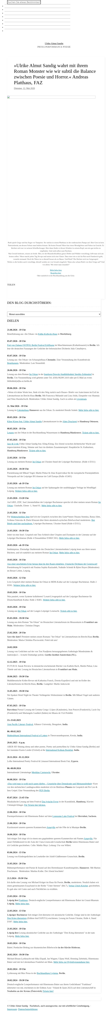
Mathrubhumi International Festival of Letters (27, 735)
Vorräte (7, 16)
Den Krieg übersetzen (17, 918)
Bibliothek (9, 20)
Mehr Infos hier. (56, 270)
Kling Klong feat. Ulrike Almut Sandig (24, 421)
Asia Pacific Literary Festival (20, 724)
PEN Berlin (44, 790)
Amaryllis (51, 827)
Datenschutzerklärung (28, 1009)
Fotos (6, 13)
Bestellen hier (55, 273)
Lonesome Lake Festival (63, 816)
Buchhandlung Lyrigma (47, 973)
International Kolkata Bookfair (59, 750)
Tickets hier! (48, 991)
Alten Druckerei (70, 421)
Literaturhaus (23, 410)
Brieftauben (9, 27)
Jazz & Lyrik (13, 444)
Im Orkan (33, 374)
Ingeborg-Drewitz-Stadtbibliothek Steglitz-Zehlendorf (68, 374)
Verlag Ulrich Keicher (78, 886)
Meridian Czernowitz (41, 772)
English (7, 31)
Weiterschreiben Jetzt (20, 517)
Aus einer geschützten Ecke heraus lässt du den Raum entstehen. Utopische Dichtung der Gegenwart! (52, 564)
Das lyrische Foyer (50, 801)
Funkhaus (23, 900)
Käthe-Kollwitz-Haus (47, 334)
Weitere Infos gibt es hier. (26, 491)
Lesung (10, 432)
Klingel (7, 6)
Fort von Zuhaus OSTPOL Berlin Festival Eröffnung (30, 345)
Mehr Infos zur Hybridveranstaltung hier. (71, 962)
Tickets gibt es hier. (91, 432)
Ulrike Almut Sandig (54, 43)
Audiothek (9, 23)
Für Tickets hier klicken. (35, 805)
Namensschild (10, 9)
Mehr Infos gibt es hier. (88, 410)
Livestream (81, 399)
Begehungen (12, 363)
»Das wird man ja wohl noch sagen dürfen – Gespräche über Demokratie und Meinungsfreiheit (49, 783)
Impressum (12, 1009)
